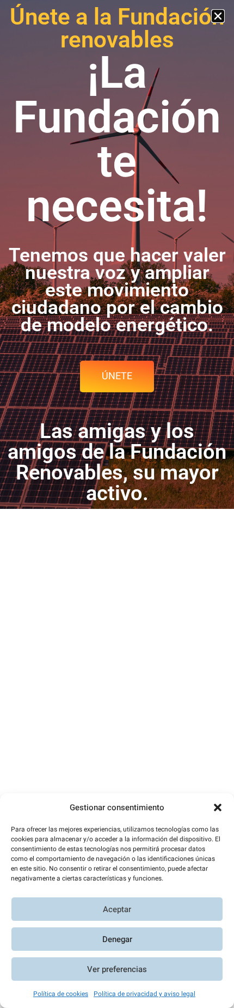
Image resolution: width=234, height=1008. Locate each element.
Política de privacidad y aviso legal (144, 994)
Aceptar (117, 909)
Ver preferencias (117, 969)
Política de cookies (60, 994)
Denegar (117, 939)
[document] (117, 504)
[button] (217, 807)
